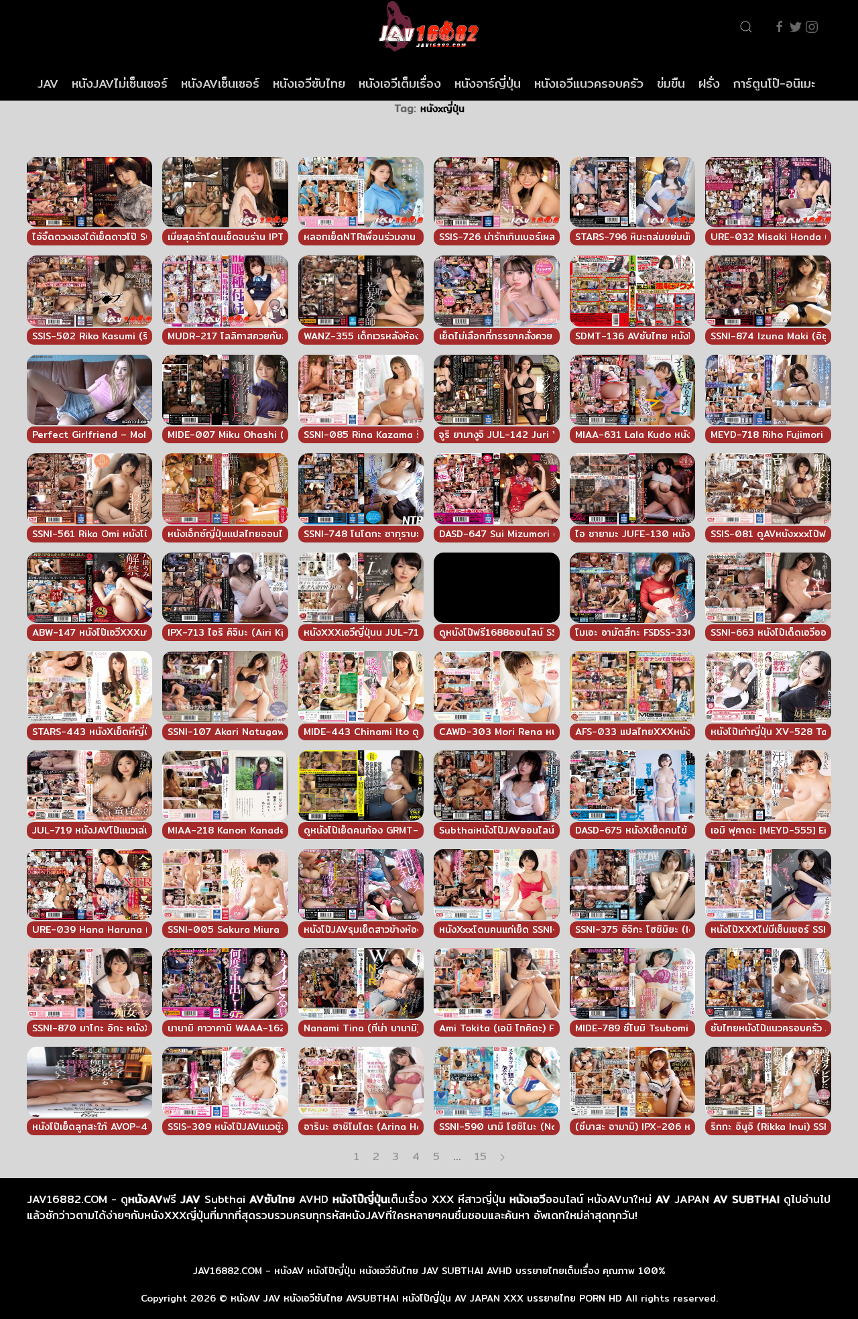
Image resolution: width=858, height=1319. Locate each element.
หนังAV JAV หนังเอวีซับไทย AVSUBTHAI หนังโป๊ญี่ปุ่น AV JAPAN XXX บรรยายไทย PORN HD (426, 1298)
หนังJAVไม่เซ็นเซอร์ (120, 83)
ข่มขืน (671, 83)
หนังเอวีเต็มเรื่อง (400, 83)
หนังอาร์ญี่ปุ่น (487, 83)
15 (481, 1157)
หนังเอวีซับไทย (309, 83)
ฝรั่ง (709, 83)
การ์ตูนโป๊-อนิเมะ (774, 83)
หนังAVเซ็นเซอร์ (220, 83)
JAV (48, 83)
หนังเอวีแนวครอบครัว (589, 83)
